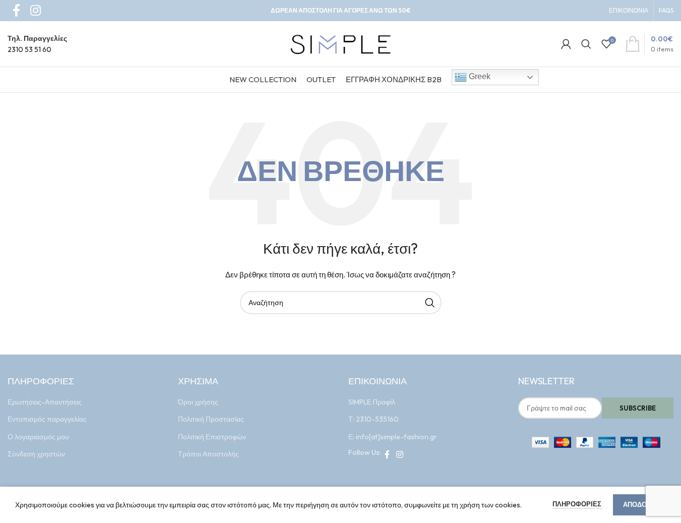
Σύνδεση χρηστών (36, 453)
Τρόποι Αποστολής (208, 453)
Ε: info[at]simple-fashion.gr (392, 436)
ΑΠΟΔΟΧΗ (639, 504)
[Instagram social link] (400, 454)
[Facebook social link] (387, 454)
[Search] (586, 44)
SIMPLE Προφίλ (371, 401)
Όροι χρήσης (198, 401)
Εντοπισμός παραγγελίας (47, 419)
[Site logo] (340, 42)
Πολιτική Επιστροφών (212, 436)
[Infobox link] (37, 44)
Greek (478, 76)
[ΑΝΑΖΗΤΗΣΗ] (430, 302)
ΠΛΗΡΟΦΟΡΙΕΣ (577, 504)
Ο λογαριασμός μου (38, 436)
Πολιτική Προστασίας (211, 419)
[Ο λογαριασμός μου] (566, 44)
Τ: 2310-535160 (373, 419)
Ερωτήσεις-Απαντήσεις (45, 401)
